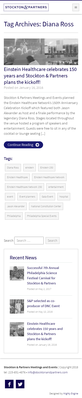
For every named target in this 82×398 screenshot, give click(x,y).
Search (9, 240)
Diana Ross (13, 167)
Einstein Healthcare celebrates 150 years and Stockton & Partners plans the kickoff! (40, 76)
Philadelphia (14, 216)
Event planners (27, 196)
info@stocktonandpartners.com (48, 372)
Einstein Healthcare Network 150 (24, 187)
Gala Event (47, 196)
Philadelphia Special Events (42, 216)
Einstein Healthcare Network (49, 177)
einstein (29, 167)
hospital (63, 196)
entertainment (56, 187)
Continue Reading (20, 144)
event (10, 196)
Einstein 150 (46, 167)
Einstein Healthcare (17, 177)
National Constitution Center (46, 206)
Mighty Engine (70, 393)
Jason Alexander (16, 206)
